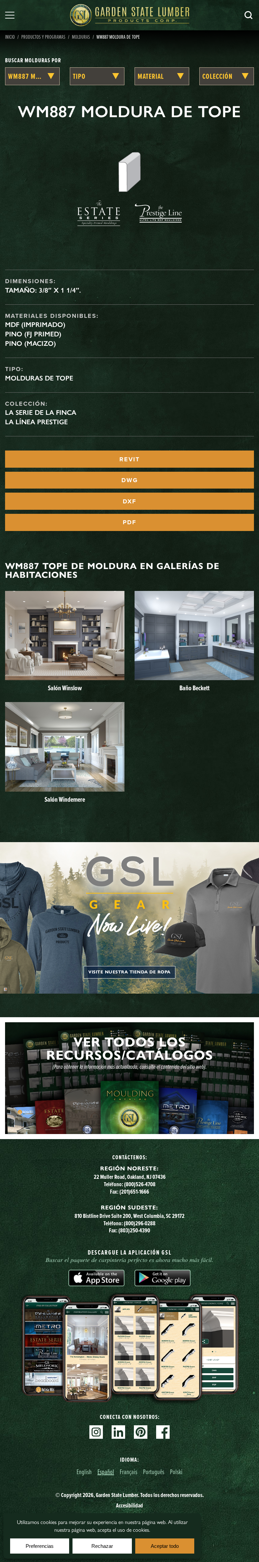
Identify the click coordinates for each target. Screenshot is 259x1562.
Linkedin (118, 1432)
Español (105, 1471)
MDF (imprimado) (35, 325)
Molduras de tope (39, 378)
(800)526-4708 (139, 1184)
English (84, 1471)
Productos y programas (43, 36)
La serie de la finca (40, 412)
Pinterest (140, 1432)
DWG (129, 480)
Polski (176, 1471)
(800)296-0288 (139, 1223)
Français (128, 1471)
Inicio (10, 36)
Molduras (81, 36)
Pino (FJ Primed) (33, 334)
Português (153, 1471)
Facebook (163, 1432)
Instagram (96, 1432)
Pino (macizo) (30, 343)
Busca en (248, 15)
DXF (129, 501)
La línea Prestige (36, 422)
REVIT (129, 459)
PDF (129, 522)
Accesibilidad (129, 1505)
